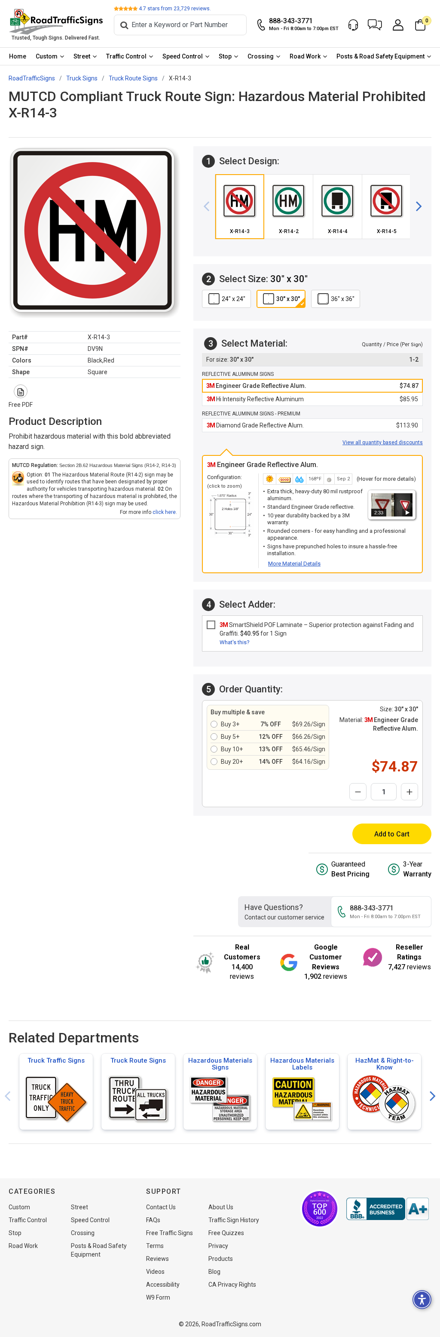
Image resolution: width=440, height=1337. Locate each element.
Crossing (261, 56)
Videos (155, 1271)
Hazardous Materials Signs (220, 1064)
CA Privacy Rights (232, 1284)
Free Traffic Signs (169, 1232)
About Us (220, 1207)
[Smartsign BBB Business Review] (387, 1209)
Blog (214, 1271)
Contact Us (161, 1207)
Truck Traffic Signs (56, 1060)
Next (433, 1096)
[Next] (415, 206)
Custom (47, 56)
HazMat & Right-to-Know (384, 1064)
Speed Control (182, 56)
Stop (225, 56)
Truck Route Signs (138, 1060)
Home (17, 56)
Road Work (305, 56)
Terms (155, 1245)
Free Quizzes (226, 1232)
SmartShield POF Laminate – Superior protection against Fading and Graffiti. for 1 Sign (317, 629)
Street (81, 56)
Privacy (218, 1245)
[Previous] (209, 206)
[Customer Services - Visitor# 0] (353, 25)
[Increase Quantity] (409, 791)
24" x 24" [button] (233, 298)
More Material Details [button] (294, 563)
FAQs (153, 1220)
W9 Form (158, 1297)
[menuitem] (17, 56)
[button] (375, 25)
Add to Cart (391, 834)
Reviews (157, 1258)
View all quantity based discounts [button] (382, 443)
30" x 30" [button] (288, 298)
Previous (7, 1096)
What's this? (235, 642)
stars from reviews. (175, 9)
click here (164, 512)
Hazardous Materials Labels (302, 1064)
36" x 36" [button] (342, 298)
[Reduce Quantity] (358, 791)
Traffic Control (126, 56)
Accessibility (163, 1284)
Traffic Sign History (233, 1220)
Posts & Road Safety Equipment (380, 56)
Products (220, 1258)
